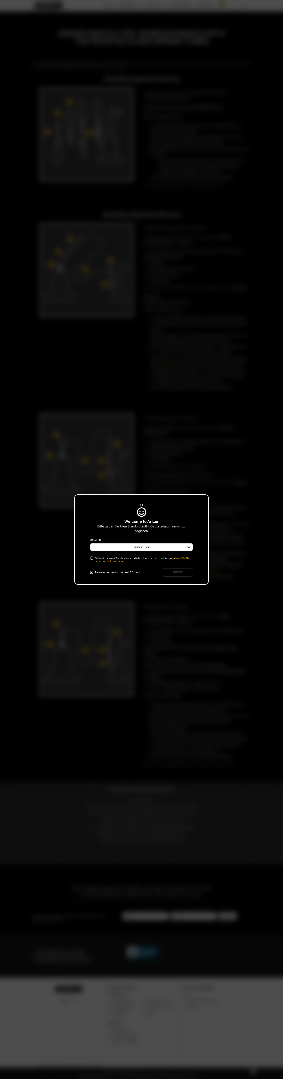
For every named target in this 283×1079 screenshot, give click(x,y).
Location (95, 540)
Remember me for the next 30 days (117, 572)
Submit (177, 572)
